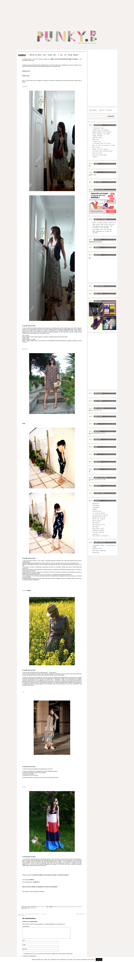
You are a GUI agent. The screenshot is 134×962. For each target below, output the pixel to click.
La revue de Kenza (99, 513)
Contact (109, 110)
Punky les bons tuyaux (100, 149)
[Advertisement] (67, 13)
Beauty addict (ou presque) (102, 132)
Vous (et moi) (41, 907)
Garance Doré (97, 511)
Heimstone (96, 552)
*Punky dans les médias (101, 130)
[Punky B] (66, 45)
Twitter (101, 110)
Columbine (96, 507)
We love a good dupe (99, 155)
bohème (55, 907)
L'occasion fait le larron (102, 143)
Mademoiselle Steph (99, 517)
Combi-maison (81, 914)
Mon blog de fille (99, 524)
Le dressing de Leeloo (100, 515)
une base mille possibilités (102, 151)
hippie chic (61, 907)
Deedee (95, 509)
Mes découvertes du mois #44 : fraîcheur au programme (103, 227)
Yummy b (95, 157)
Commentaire (26, 926)
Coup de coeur (97, 137)
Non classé (96, 147)
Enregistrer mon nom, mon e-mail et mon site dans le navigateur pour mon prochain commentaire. (48, 953)
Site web (24, 949)
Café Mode (96, 505)
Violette (95, 534)
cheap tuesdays (98, 135)
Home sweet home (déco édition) (103, 224)
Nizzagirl (96, 526)
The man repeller (98, 532)
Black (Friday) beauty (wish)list (104, 222)
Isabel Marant (71, 907)
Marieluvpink (97, 521)
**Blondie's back (98, 128)
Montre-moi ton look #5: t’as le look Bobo (54, 55)
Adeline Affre (97, 548)
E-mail (24, 944)
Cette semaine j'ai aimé (101, 134)
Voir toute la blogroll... (102, 536)
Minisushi (96, 522)
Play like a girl (98, 528)
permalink (32, 908)
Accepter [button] (99, 959)
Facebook (94, 110)
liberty (78, 907)
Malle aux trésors (99, 519)
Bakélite (24, 590)
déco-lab (95, 139)
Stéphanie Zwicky (98, 530)
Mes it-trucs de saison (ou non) (104, 145)
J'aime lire (97, 141)
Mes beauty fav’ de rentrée (102, 229)
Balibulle (96, 503)
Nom (23, 940)
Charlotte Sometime (99, 550)
